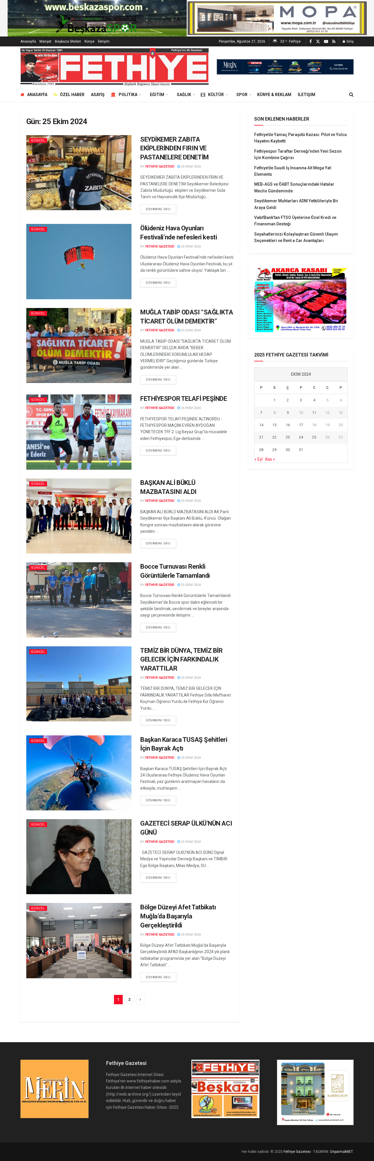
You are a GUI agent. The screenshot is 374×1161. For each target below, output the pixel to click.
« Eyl (258, 459)
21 (261, 437)
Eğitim (157, 94)
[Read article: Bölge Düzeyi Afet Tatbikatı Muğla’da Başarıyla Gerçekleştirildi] (78, 940)
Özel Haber (72, 94)
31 (301, 450)
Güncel (38, 140)
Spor (241, 94)
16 (288, 425)
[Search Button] (351, 94)
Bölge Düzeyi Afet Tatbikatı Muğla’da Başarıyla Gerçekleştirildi (178, 916)
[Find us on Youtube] (326, 41)
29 (274, 450)
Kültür (216, 94)
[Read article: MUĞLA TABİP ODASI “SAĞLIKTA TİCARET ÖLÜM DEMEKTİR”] (78, 345)
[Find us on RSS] (333, 41)
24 (301, 437)
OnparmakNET (341, 1152)
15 (274, 425)
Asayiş (98, 94)
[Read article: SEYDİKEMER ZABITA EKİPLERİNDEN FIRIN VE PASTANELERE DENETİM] (78, 172)
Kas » (270, 459)
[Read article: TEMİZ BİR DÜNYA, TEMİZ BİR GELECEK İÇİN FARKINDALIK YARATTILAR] (78, 683)
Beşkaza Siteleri (68, 41)
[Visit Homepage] (114, 67)
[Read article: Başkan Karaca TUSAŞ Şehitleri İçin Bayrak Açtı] (78, 772)
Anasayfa (28, 41)
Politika (128, 94)
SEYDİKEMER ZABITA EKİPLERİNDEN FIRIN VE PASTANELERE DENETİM (174, 148)
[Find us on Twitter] (318, 41)
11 (314, 412)
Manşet (45, 41)
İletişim (104, 41)
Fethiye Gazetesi (159, 166)
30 (288, 450)
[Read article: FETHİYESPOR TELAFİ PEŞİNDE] (78, 431)
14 (261, 425)
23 (288, 437)
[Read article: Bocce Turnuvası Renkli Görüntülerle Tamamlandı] (78, 599)
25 (314, 437)
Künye (89, 41)
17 (301, 425)
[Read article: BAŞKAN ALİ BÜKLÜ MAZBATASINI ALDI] (78, 515)
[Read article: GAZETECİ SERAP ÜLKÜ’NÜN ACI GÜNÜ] (78, 856)
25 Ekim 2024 (190, 166)
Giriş (350, 41)
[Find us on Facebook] (310, 41)
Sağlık (184, 94)
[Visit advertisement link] (285, 66)
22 (274, 437)
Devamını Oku (161, 209)
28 (261, 450)
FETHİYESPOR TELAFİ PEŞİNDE (183, 398)
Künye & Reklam (274, 94)
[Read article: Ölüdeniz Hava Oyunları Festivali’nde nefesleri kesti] (78, 261)
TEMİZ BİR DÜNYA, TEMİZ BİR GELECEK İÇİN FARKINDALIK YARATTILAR (181, 659)
